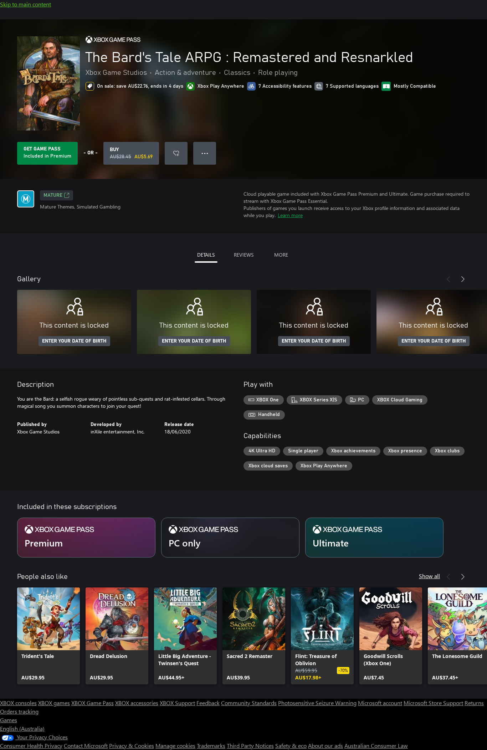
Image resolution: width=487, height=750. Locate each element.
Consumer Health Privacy (31, 745)
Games (8, 720)
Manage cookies (175, 745)
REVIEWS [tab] (243, 254)
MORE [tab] (281, 254)
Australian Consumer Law (376, 745)
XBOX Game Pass (92, 703)
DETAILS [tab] (206, 254)
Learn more (290, 215)
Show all (429, 576)
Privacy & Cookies (131, 745)
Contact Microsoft (86, 745)
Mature (52, 195)
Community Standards (249, 703)
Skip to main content (25, 4)
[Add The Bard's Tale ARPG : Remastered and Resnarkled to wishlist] (176, 153)
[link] (48, 635)
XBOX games (54, 703)
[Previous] (448, 279)
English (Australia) (22, 728)
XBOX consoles (18, 703)
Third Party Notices (250, 745)
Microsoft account (380, 703)
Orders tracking (19, 711)
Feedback (208, 703)
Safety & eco (291, 745)
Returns (474, 703)
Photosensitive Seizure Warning (317, 703)
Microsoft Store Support (433, 703)
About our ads (325, 745)
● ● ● (204, 153)
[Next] (463, 279)
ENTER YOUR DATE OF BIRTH (74, 341)
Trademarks (211, 745)
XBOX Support (177, 703)
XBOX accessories (136, 703)
